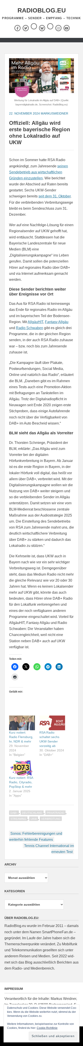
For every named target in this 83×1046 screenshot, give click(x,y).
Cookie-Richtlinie (47, 1028)
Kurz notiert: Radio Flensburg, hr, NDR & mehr (21, 737)
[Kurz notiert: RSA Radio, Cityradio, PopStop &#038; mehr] (22, 768)
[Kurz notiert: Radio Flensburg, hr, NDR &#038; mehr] (22, 723)
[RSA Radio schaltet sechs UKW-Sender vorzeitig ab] (52, 723)
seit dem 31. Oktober (55, 196)
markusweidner (54, 113)
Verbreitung (50, 818)
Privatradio (55, 812)
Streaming (18, 818)
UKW (34, 818)
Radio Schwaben (29, 328)
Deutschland (32, 812)
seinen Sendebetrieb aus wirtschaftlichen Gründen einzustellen (38, 172)
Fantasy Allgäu (56, 322)
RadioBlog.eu (41, 10)
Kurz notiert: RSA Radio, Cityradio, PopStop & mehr (21, 782)
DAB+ (13, 812)
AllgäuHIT (35, 322)
